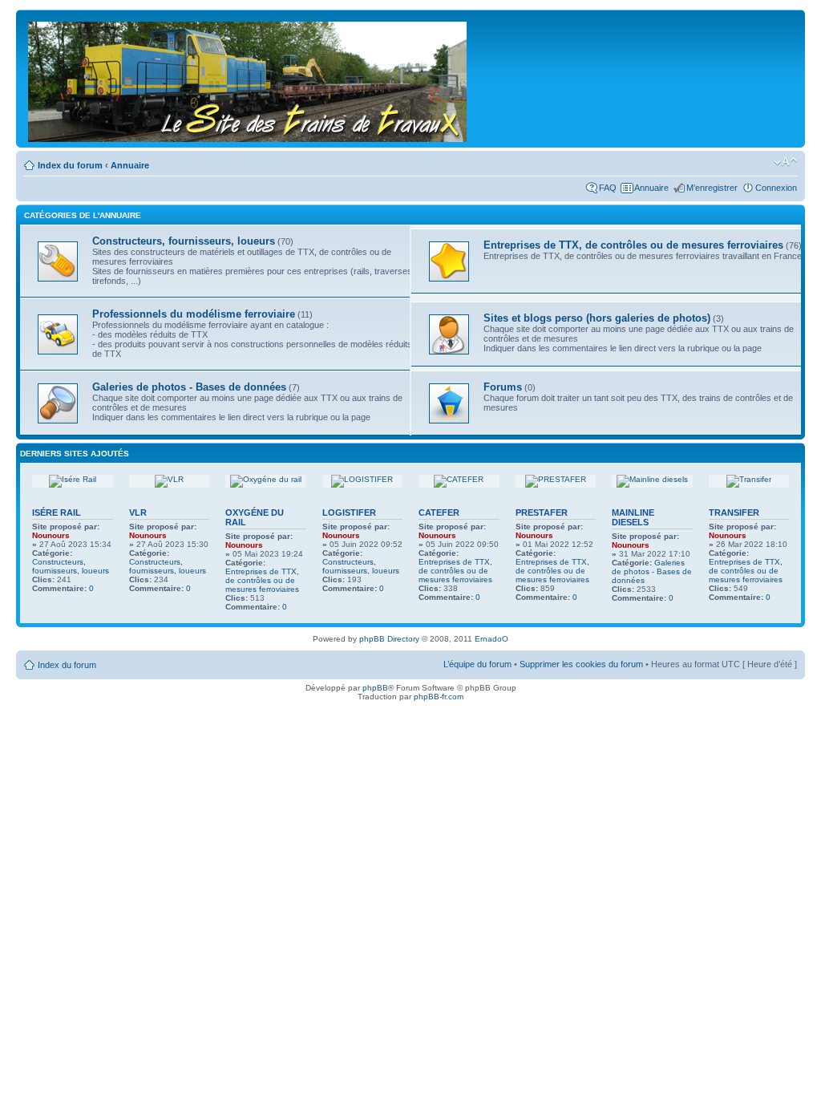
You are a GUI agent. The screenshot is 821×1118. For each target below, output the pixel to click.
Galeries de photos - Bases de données (652, 571)
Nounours (51, 535)
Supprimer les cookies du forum (581, 664)
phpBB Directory (389, 638)
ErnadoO (491, 638)
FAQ (608, 187)
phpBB (375, 687)
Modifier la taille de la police (785, 162)
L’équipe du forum (477, 664)
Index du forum (70, 165)
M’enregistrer (712, 187)
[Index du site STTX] (248, 79)
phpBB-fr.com (438, 696)
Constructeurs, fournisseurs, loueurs (70, 566)
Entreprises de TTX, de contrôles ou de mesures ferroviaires (262, 580)
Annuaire (130, 165)
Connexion (776, 187)
